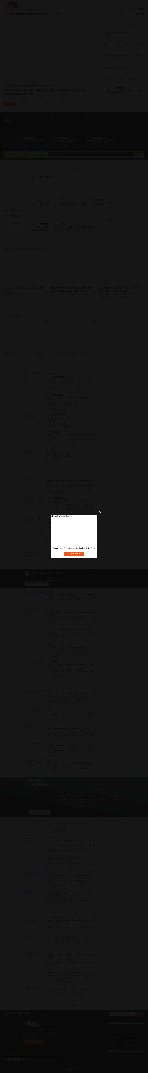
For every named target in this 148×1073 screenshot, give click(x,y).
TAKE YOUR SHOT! (74, 554)
